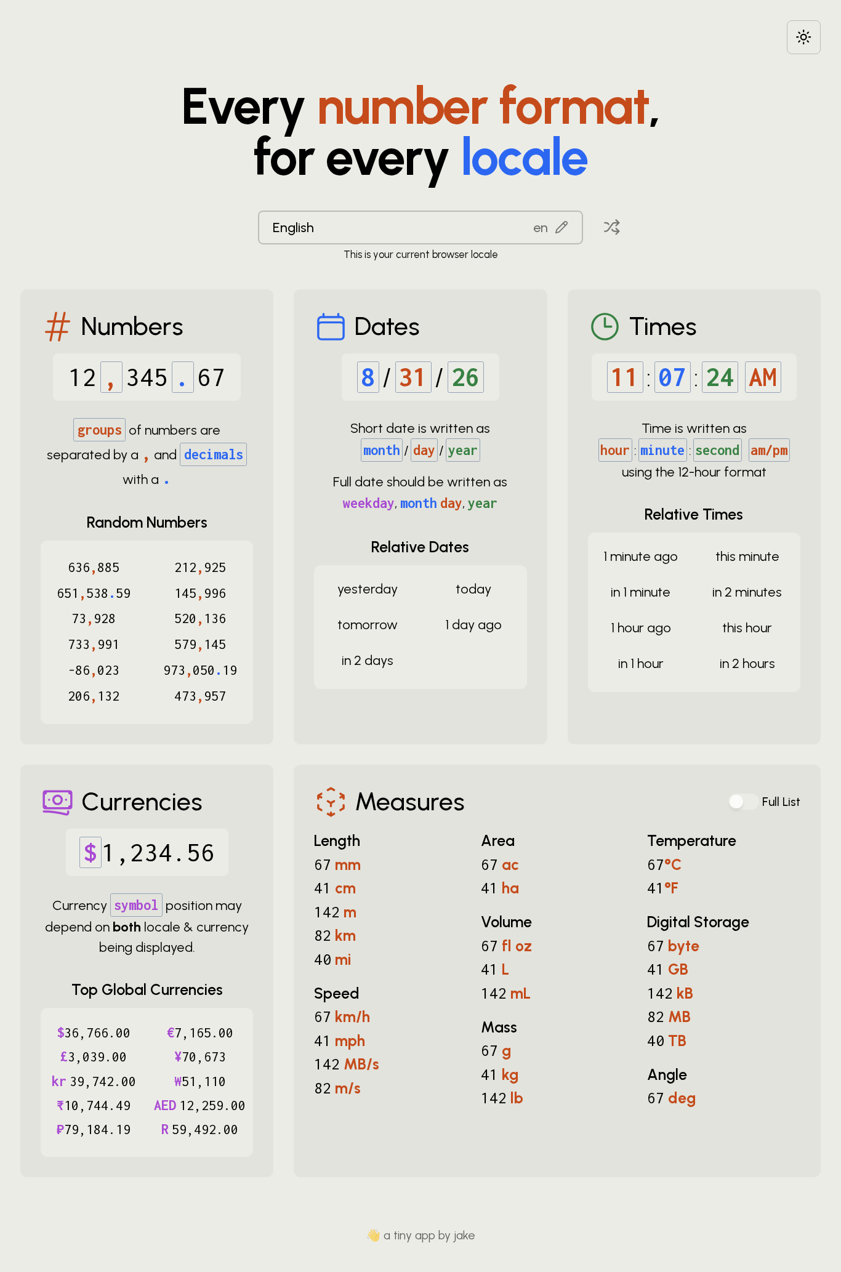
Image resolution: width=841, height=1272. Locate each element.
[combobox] (420, 227)
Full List (781, 802)
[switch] (743, 802)
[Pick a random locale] (612, 227)
